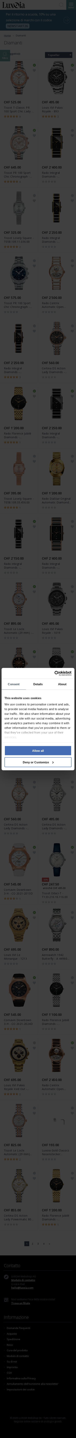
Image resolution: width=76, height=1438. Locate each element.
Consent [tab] (13, 684)
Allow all (38, 750)
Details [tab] (38, 684)
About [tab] (62, 684)
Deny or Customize (36, 762)
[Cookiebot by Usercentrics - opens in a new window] (55, 673)
